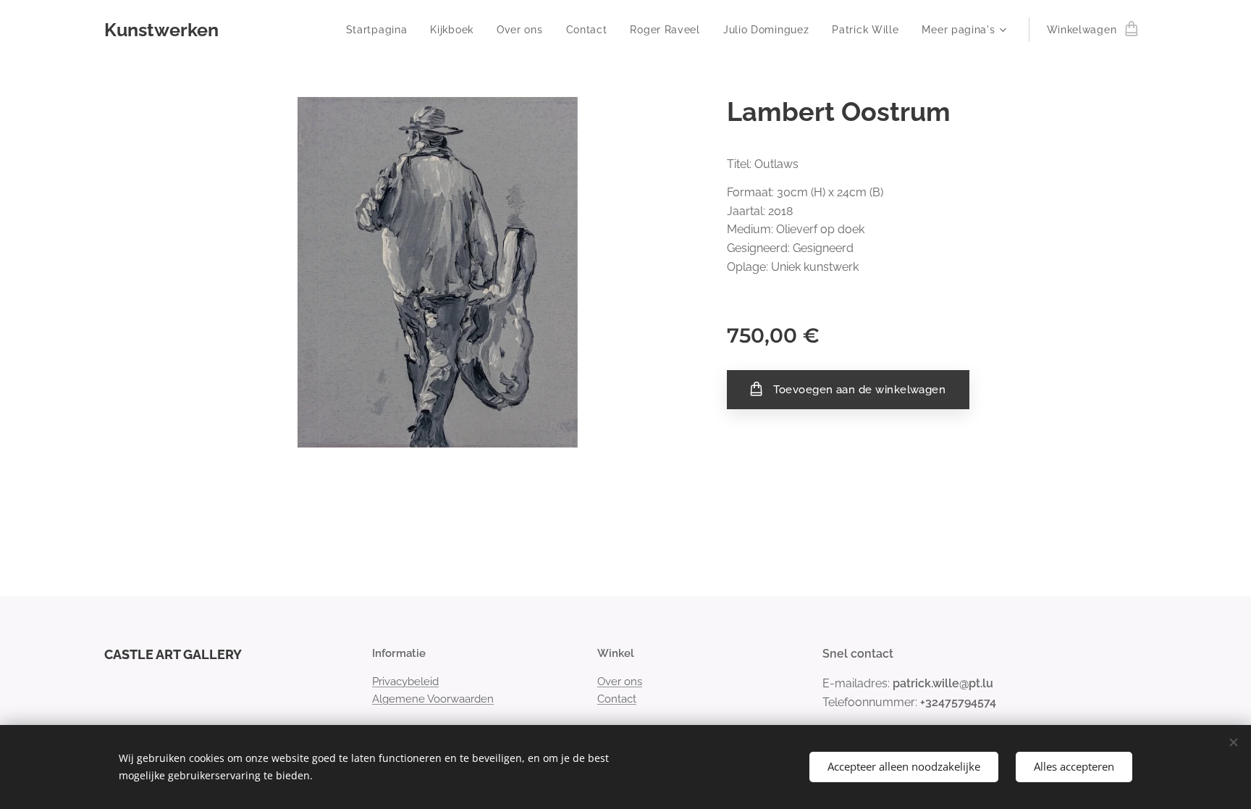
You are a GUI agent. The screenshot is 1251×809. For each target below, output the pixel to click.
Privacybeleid (405, 681)
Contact (616, 698)
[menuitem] (380, 30)
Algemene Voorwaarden (433, 698)
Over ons (619, 681)
